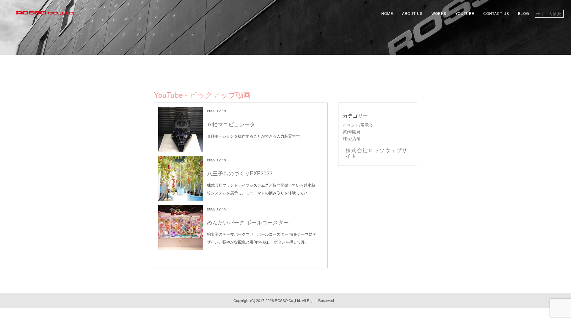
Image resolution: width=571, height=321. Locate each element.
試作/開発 (351, 131)
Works (439, 13)
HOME (387, 13)
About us (412, 13)
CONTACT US (496, 13)
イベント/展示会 (358, 125)
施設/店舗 (351, 138)
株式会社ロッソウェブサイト (377, 153)
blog (523, 13)
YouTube (464, 13)
